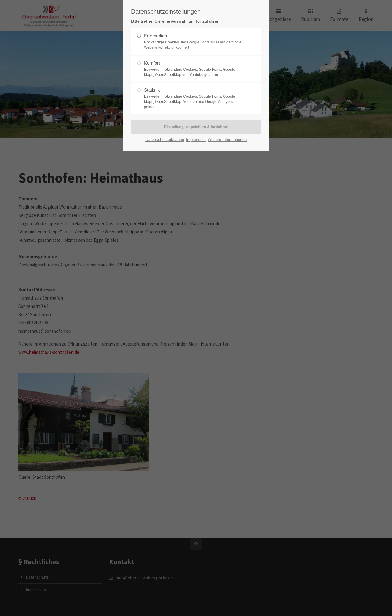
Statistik (189, 98)
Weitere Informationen (227, 139)
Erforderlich (193, 41)
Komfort (189, 68)
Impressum (196, 139)
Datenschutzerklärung (164, 139)
